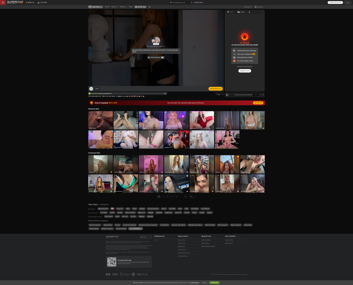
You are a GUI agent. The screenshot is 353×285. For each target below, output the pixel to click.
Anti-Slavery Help (182, 256)
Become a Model (206, 240)
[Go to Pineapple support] (133, 274)
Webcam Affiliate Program (208, 246)
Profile (107, 7)
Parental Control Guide (184, 253)
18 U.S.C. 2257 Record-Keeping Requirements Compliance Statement (228, 274)
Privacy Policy (181, 240)
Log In (347, 2)
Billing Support (229, 243)
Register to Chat (244, 70)
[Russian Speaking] (112, 208)
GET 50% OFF (258, 103)
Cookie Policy (194, 282)
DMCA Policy (181, 246)
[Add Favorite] (91, 89)
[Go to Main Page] (15, 2)
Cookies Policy (182, 249)
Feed (130, 7)
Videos (114, 7)
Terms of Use (181, 243)
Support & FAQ (229, 240)
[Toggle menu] (3, 2)
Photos (123, 7)
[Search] (191, 2)
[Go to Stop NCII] (142, 274)
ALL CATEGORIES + (135, 228)
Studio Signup (205, 243)
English (144, 237)
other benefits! (247, 66)
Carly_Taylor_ (93, 204)
